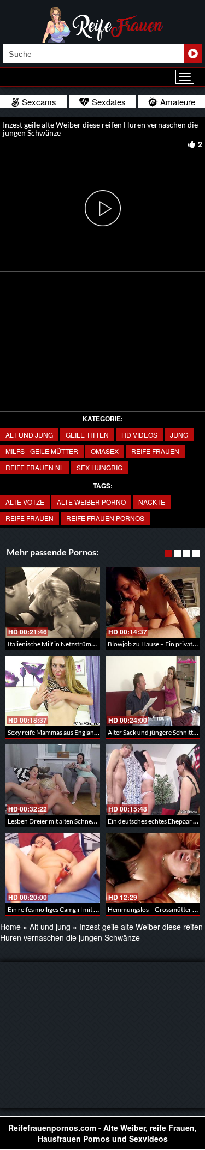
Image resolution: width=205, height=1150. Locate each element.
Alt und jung (29, 434)
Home (10, 926)
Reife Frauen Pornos (105, 518)
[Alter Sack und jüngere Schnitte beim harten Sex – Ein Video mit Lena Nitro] (153, 691)
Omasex (105, 451)
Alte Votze (24, 501)
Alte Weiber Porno (91, 501)
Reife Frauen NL (34, 467)
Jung (179, 434)
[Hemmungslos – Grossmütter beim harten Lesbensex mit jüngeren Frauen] (153, 868)
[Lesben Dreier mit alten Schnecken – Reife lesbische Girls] (52, 779)
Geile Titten (87, 434)
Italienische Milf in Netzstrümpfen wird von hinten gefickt (89, 644)
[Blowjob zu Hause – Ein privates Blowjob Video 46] (153, 602)
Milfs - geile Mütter (41, 451)
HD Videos (139, 434)
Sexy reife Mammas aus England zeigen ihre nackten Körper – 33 (99, 732)
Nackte (151, 501)
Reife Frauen (155, 451)
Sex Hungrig (99, 467)
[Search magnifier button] (193, 53)
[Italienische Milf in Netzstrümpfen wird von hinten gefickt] (52, 602)
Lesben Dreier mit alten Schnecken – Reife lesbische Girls (88, 821)
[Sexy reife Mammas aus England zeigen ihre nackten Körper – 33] (52, 691)
